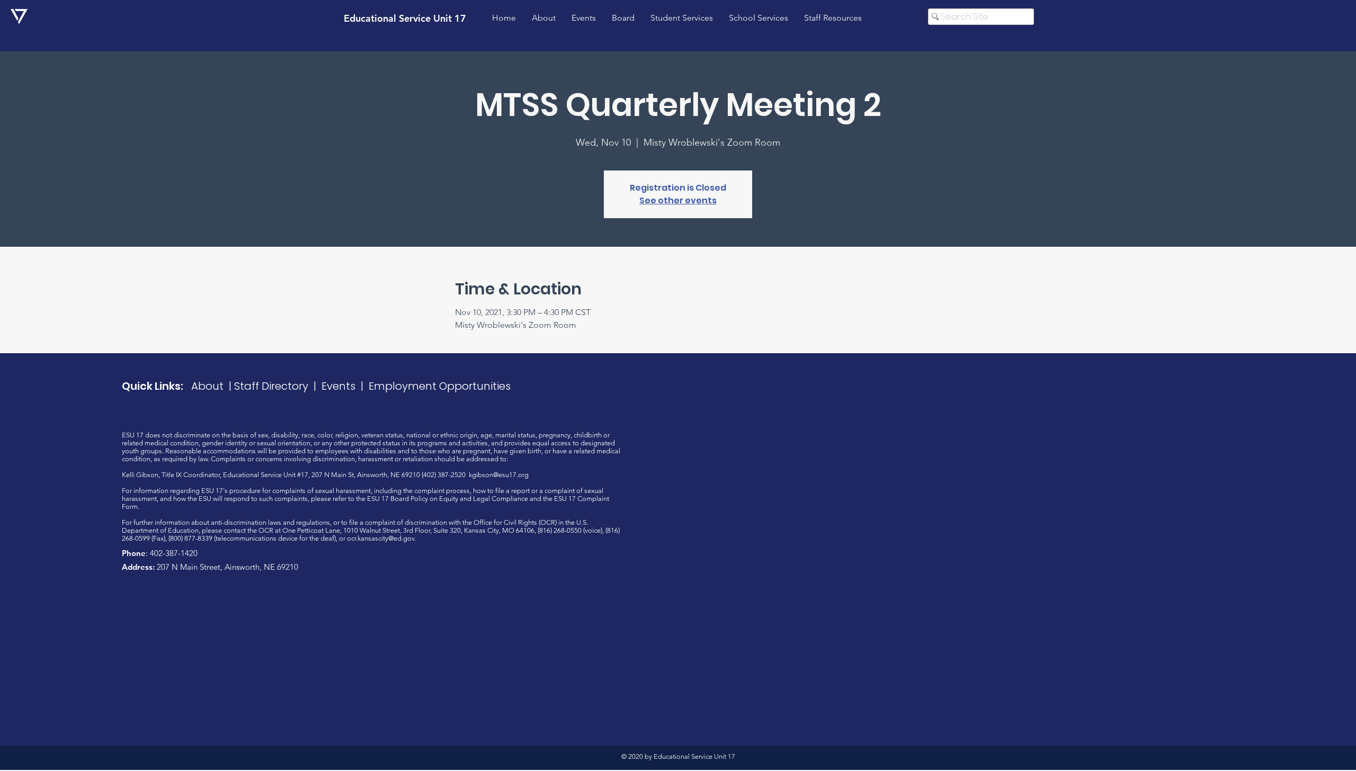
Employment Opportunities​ (440, 386)
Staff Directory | (278, 386)
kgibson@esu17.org (499, 475)
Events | (345, 386)
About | (212, 386)
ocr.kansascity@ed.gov (380, 538)
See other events (678, 200)
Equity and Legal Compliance (483, 499)
